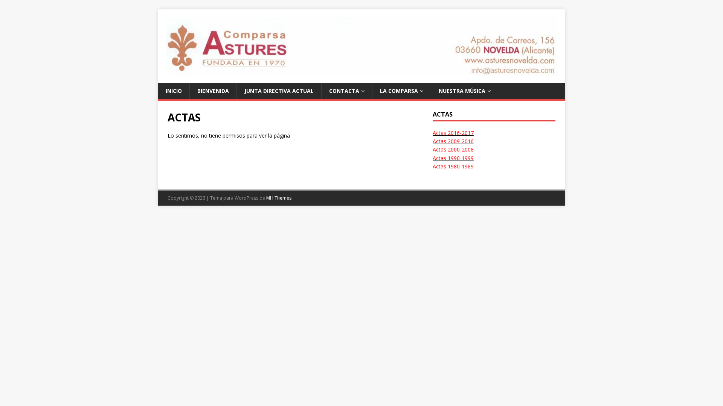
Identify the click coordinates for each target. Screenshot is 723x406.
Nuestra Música (462, 90)
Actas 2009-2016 (453, 141)
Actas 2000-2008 (453, 149)
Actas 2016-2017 (453, 132)
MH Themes (278, 198)
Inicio (174, 90)
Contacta (344, 90)
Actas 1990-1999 (453, 158)
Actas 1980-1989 (453, 166)
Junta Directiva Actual (279, 90)
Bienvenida (213, 90)
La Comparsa (399, 90)
